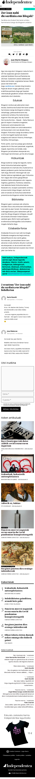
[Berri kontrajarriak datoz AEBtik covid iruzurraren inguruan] (17, 430)
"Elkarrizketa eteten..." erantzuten (23, 666)
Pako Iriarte (8, 643)
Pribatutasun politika (9, 755)
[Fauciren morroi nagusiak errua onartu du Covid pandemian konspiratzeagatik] (17, 519)
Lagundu (17, 759)
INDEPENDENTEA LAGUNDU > (19, 274)
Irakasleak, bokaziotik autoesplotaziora (13, 475)
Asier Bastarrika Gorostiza (10, 537)
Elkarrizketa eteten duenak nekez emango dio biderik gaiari (19, 638)
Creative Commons (14, 751)
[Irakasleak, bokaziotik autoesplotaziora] (17, 463)
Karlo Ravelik (29, 668)
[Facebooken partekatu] (16, 55)
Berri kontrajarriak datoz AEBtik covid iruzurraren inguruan (14, 443)
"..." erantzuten (29, 677)
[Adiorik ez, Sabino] (17, 492)
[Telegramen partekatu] (22, 55)
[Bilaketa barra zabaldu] (34, 6)
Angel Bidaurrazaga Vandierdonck (12, 449)
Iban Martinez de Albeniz (9, 479)
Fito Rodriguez (6, 506)
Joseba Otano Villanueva (12, 604)
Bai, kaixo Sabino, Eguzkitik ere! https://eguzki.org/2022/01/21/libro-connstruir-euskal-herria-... (19, 683)
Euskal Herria (6, 9)
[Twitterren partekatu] (13, 55)
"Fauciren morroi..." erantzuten (24, 690)
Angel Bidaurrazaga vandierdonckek (21, 692)
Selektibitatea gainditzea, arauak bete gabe (18, 600)
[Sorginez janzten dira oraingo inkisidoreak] (17, 566)
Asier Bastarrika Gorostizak (15, 657)
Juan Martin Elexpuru (19, 60)
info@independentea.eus (18, 773)
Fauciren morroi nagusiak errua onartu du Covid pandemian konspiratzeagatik (17, 532)
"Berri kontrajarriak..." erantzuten (23, 655)
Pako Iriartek (29, 702)
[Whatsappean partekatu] (26, 55)
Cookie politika (20, 755)
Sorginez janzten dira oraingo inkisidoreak (16, 569)
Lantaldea (28, 755)
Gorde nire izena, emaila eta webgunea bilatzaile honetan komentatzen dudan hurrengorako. (16, 404)
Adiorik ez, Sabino (10, 503)
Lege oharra (24, 751)
